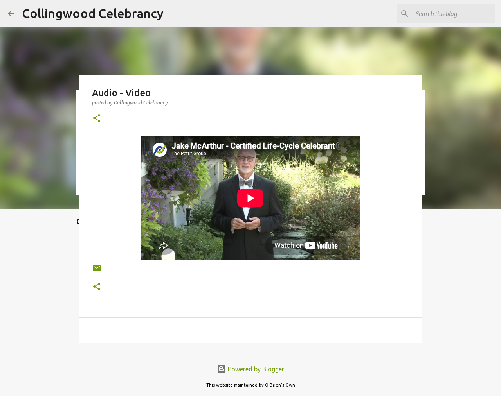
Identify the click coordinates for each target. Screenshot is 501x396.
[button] (96, 118)
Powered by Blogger (255, 369)
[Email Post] (96, 271)
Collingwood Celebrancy (93, 13)
